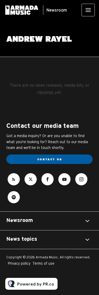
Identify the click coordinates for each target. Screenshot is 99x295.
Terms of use (43, 263)
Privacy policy (19, 263)
